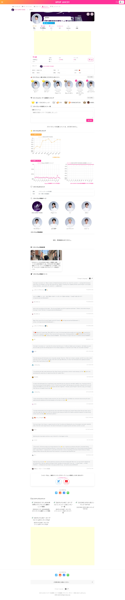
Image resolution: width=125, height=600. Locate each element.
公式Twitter (83, 593)
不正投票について (54, 593)
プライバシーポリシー (68, 593)
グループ (38, 6)
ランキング (17, 6)
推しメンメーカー (56, 6)
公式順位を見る (56, 157)
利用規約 (60, 593)
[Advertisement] (62, 43)
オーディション (28, 6)
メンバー (46, 6)
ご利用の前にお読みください (61, 582)
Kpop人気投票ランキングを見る (52, 183)
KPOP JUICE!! (63, 2)
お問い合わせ (77, 593)
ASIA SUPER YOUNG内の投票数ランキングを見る (81, 183)
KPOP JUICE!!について (44, 593)
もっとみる (90, 77)
